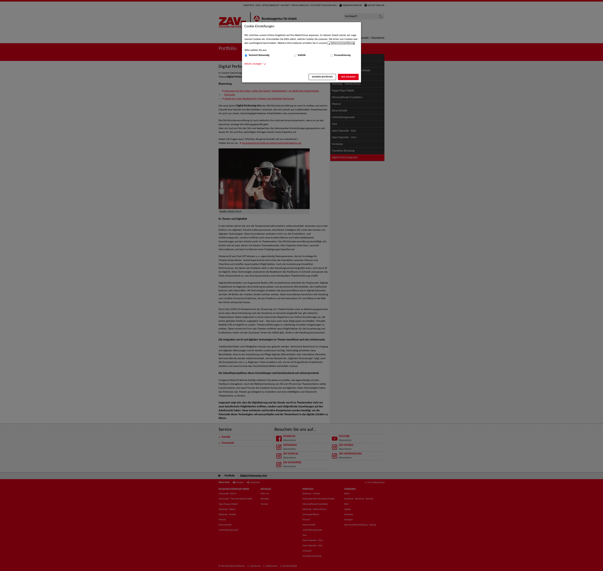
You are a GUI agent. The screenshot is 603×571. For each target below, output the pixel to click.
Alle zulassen (348, 77)
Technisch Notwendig (259, 55)
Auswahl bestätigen (322, 77)
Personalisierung (342, 55)
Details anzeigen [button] (253, 64)
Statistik (302, 55)
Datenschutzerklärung (342, 43)
